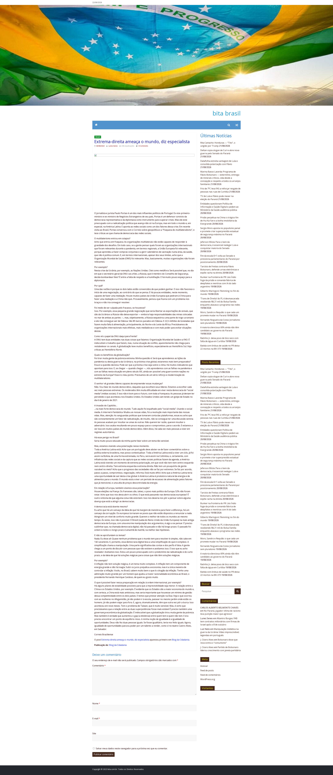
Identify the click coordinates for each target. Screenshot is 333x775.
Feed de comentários (210, 674)
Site (94, 733)
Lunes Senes (113, 146)
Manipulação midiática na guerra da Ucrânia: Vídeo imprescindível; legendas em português (219, 632)
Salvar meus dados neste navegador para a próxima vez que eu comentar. (132, 748)
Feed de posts (207, 670)
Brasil (98, 137)
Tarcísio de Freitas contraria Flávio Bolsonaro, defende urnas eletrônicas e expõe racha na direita (219, 269)
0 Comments (143, 146)
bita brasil (227, 113)
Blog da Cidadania (180, 639)
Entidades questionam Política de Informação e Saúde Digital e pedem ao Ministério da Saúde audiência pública (219, 206)
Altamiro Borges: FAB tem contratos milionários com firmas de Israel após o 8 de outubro (220, 621)
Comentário (99, 665)
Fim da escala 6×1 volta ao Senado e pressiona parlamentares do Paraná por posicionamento (220, 258)
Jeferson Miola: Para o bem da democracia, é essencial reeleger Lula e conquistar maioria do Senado (219, 245)
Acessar (204, 666)
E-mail (96, 718)
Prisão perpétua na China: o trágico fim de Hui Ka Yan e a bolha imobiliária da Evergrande (219, 220)
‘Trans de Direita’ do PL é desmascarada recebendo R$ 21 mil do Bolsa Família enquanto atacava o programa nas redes (220, 301)
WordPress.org (207, 679)
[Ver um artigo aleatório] (237, 125)
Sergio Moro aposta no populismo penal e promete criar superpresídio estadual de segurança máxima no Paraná (220, 231)
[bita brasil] (166, 6)
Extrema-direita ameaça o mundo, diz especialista (125, 639)
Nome (96, 703)
